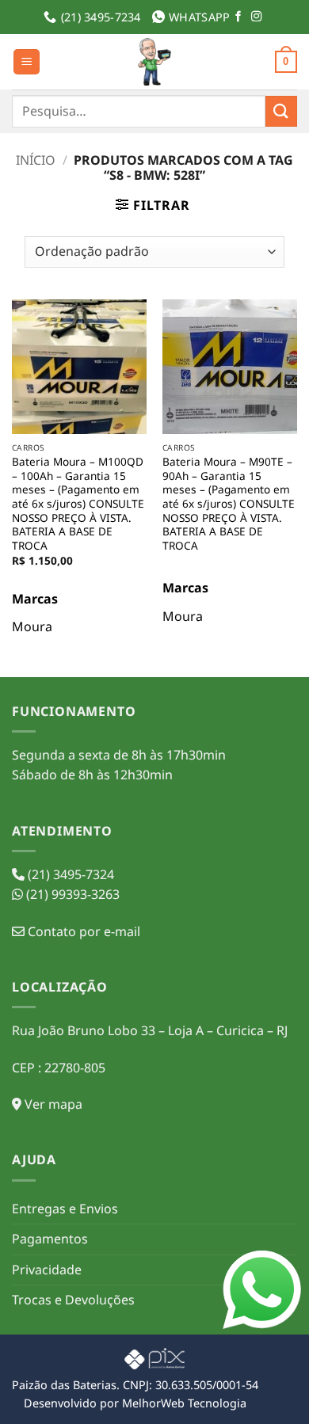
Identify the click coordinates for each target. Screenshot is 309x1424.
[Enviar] (281, 111)
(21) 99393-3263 (71, 894)
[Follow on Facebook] (238, 17)
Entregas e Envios (65, 1208)
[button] (26, 62)
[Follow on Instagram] (256, 17)
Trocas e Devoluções (73, 1299)
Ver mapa (51, 1104)
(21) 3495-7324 (69, 874)
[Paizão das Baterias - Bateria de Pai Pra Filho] (154, 61)
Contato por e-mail (82, 931)
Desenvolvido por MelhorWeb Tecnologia (135, 1403)
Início (35, 160)
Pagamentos (50, 1238)
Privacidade (47, 1269)
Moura (32, 626)
